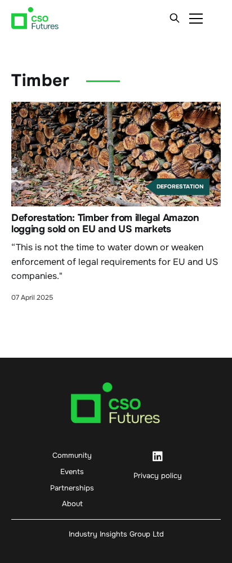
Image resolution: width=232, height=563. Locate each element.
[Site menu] (196, 18)
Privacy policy (157, 475)
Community (72, 455)
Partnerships (72, 488)
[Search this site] (174, 18)
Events (72, 471)
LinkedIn (158, 457)
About (72, 503)
